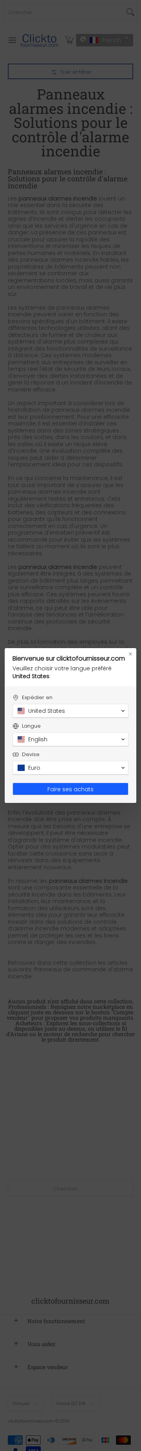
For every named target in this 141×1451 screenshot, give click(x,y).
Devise (31, 754)
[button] (70, 711)
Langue (31, 726)
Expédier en (37, 697)
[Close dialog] (130, 654)
